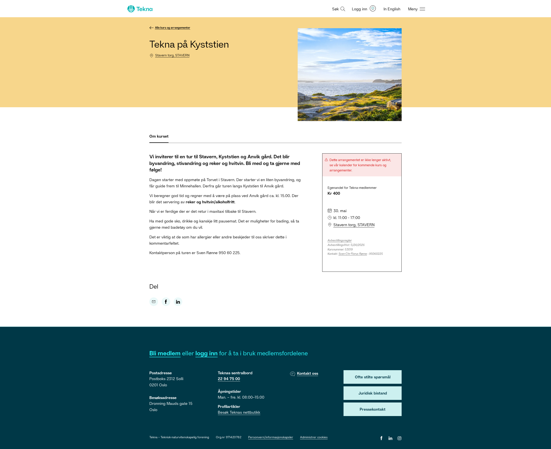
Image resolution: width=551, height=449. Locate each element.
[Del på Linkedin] (178, 301)
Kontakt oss (307, 373)
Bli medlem (165, 353)
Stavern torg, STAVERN (172, 55)
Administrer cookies (314, 437)
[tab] (159, 138)
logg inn (206, 353)
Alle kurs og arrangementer (172, 27)
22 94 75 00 (229, 378)
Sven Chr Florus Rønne (353, 253)
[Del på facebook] (166, 301)
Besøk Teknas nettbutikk (239, 412)
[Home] (139, 8)
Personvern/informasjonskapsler (270, 437)
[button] (338, 8)
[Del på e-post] (153, 301)
